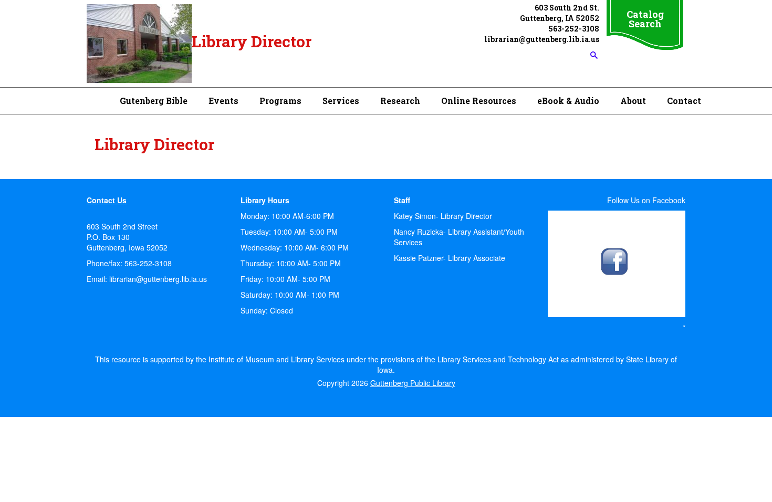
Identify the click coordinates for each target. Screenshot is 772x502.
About (633, 100)
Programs (280, 100)
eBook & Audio (568, 100)
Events (223, 100)
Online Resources (478, 100)
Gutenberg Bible (153, 100)
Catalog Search (645, 19)
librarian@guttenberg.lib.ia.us (157, 279)
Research (400, 100)
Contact (684, 100)
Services (340, 100)
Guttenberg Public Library (412, 383)
